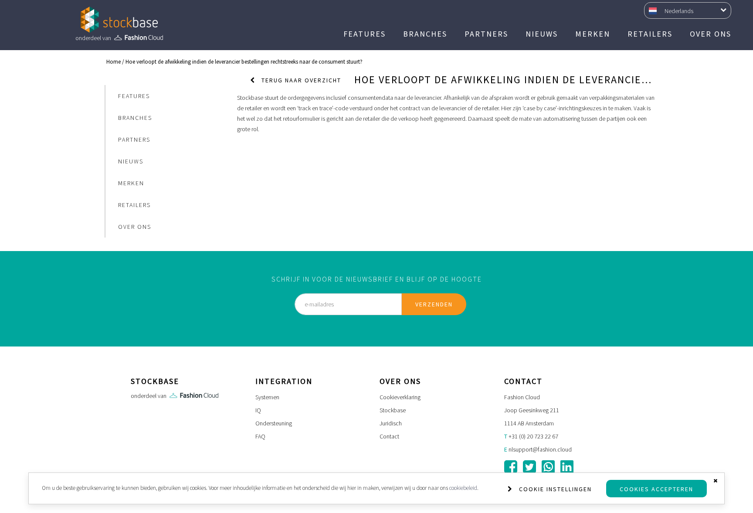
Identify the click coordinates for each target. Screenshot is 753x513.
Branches (425, 34)
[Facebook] (510, 466)
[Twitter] (529, 466)
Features (364, 34)
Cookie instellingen (555, 489)
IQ (258, 410)
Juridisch (391, 423)
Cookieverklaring (400, 397)
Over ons (710, 34)
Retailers (650, 34)
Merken (592, 34)
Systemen (267, 397)
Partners (486, 34)
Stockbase (393, 410)
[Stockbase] (119, 20)
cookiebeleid (463, 488)
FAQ (260, 436)
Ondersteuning (273, 423)
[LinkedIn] (566, 466)
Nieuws (542, 34)
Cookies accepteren (656, 489)
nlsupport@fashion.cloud (540, 449)
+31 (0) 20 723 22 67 (533, 436)
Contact (389, 436)
